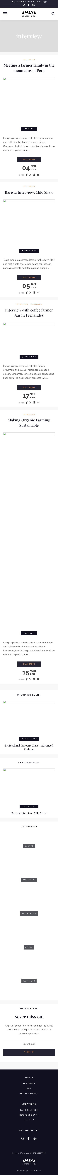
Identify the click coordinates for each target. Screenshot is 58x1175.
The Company (29, 1083)
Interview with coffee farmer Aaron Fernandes (29, 312)
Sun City (29, 1120)
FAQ (29, 1088)
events (25, 739)
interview (29, 60)
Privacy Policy (29, 1093)
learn (33, 739)
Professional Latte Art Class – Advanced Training (29, 747)
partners (36, 305)
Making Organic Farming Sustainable (29, 422)
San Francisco (29, 1110)
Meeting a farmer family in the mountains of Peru (29, 68)
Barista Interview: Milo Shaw (29, 192)
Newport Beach (29, 1115)
